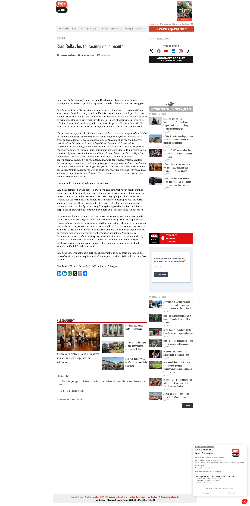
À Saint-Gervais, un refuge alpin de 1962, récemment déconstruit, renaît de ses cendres (178, 139)
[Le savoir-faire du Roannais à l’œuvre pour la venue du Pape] (155, 354)
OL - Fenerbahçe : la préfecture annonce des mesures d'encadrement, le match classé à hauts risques (177, 367)
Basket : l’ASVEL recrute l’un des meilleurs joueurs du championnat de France (178, 153)
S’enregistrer (165, 24)
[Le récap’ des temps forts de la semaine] (113, 335)
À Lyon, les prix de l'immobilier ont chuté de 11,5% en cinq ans (177, 395)
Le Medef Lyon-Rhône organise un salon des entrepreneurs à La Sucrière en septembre (177, 383)
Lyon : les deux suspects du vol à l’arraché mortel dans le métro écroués (177, 319)
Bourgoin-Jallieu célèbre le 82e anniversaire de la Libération (136, 362)
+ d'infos (187, 405)
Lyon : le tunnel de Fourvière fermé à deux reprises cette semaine (178, 342)
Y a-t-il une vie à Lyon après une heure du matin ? (123, 381)
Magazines (176, 24)
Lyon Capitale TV (153, 497)
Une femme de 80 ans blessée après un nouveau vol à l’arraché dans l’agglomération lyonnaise (177, 182)
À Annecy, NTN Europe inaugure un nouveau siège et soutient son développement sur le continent (178, 305)
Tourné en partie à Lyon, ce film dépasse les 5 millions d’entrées (135, 346)
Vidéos (139, 28)
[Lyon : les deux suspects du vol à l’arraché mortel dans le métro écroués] (155, 318)
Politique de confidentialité (116, 497)
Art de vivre (116, 28)
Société (75, 28)
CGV (102, 497)
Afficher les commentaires (72, 391)
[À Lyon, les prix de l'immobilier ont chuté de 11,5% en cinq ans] (155, 396)
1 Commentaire (105, 55)
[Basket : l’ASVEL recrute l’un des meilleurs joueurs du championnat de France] (155, 153)
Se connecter (153, 24)
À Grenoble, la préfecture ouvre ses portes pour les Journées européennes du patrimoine (78, 358)
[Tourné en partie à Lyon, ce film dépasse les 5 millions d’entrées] (113, 352)
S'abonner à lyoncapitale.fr (172, 28)
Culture (104, 28)
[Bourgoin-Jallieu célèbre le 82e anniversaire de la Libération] (113, 369)
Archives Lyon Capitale (170, 497)
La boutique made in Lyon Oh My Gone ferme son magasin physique (178, 331)
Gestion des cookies (137, 497)
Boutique (185, 24)
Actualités (64, 28)
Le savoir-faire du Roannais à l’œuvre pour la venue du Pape (176, 353)
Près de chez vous (89, 28)
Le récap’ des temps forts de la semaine (134, 327)
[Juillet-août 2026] (184, 10)
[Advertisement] (102, 78)
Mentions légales (92, 497)
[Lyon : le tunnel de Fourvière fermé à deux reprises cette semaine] (155, 343)
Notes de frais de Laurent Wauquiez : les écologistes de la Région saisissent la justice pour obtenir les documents (177, 123)
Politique (129, 28)
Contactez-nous (77, 497)
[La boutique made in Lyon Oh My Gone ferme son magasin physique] (155, 332)
